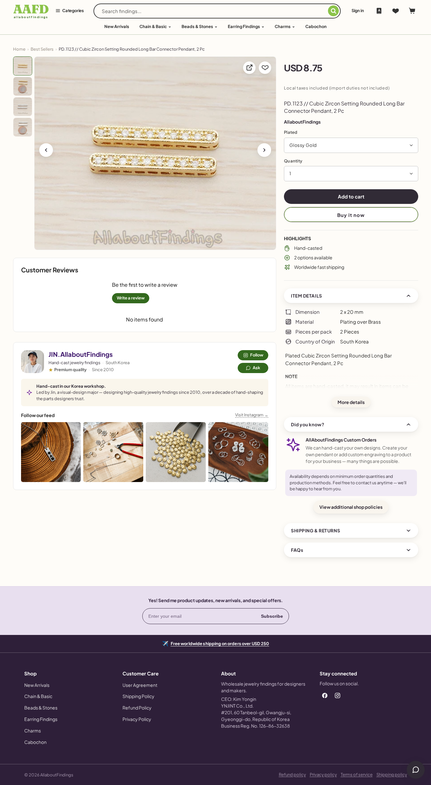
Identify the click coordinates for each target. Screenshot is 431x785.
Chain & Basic (153, 26)
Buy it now (351, 215)
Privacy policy (323, 774)
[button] (351, 145)
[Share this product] (249, 67)
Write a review (131, 297)
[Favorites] (396, 11)
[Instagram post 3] (176, 452)
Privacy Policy (137, 719)
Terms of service (357, 774)
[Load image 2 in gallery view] (22, 86)
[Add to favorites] (265, 67)
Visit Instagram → (251, 414)
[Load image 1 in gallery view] (22, 66)
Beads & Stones (197, 26)
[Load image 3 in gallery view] (22, 106)
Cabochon (316, 26)
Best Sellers (42, 49)
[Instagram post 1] (51, 452)
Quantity (293, 160)
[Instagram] (337, 695)
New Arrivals (36, 685)
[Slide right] (264, 150)
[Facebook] (325, 695)
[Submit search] (333, 10)
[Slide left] (46, 150)
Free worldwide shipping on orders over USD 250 (220, 643)
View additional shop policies (351, 507)
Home (19, 49)
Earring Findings (244, 26)
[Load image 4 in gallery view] (22, 127)
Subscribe (272, 616)
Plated (291, 132)
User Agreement (140, 685)
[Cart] (412, 11)
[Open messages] (416, 770)
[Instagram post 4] (238, 452)
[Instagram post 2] (113, 452)
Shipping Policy (138, 696)
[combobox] (215, 11)
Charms (283, 26)
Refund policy (292, 774)
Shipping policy (391, 774)
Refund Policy (137, 707)
